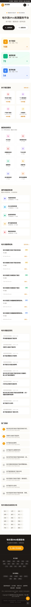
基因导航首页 (7, 585)
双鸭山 (20, 578)
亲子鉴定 (11, 1)
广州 (7, 566)
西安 (4, 564)
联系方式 (19, 585)
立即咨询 (9, 27)
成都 (18, 561)
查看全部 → (27, 87)
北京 (14, 561)
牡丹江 (25, 576)
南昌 (20, 566)
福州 (13, 564)
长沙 (15, 566)
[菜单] (28, 5)
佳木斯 (16, 576)
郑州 (27, 564)
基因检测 (16, 1)
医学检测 (21, 1)
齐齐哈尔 (6, 576)
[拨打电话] (24, 5)
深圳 (11, 566)
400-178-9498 (27, 1)
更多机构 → (27, 244)
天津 (23, 561)
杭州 (9, 564)
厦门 (24, 566)
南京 (22, 564)
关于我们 (14, 585)
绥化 (21, 576)
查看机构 (23, 27)
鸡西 (11, 578)
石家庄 (8, 561)
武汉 (18, 564)
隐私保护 (12, 588)
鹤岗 (15, 578)
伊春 (11, 576)
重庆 (4, 561)
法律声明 (25, 585)
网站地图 (18, 588)
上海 (27, 561)
